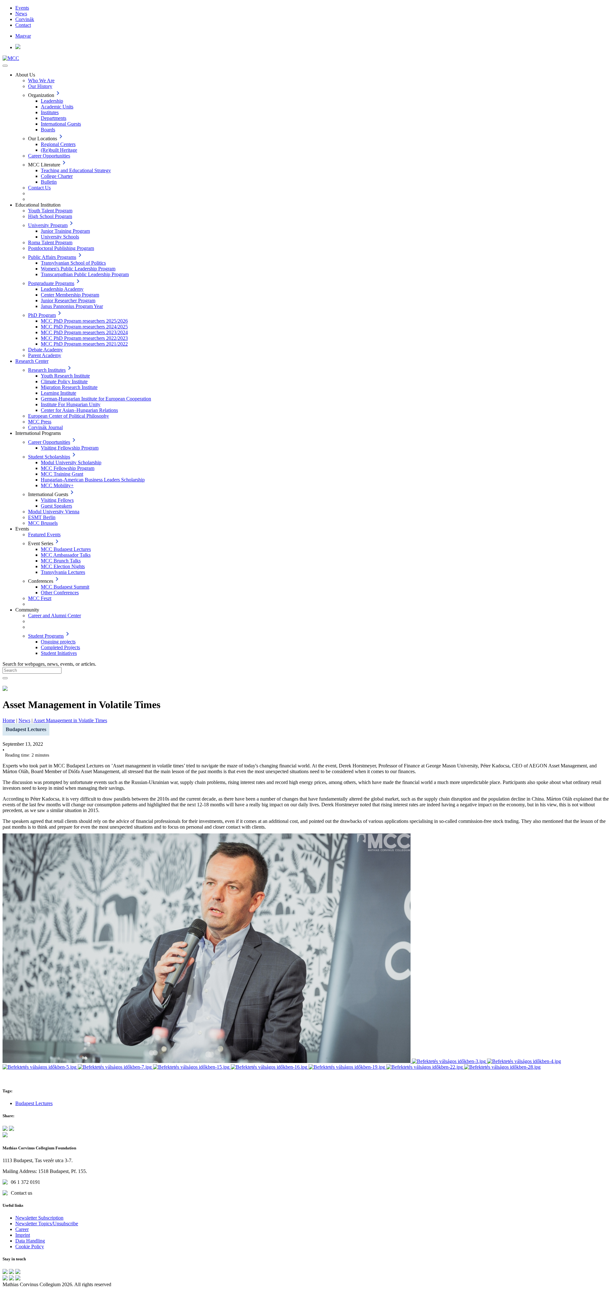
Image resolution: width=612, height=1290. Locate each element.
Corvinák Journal (45, 427)
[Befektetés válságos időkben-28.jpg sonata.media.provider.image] (502, 1067)
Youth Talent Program (50, 210)
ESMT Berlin (41, 517)
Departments (53, 118)
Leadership (52, 101)
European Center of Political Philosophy (68, 416)
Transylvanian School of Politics (73, 263)
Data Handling (30, 1240)
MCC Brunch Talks (61, 560)
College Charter (57, 176)
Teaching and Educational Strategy (76, 170)
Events (22, 8)
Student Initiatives (59, 653)
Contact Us (39, 187)
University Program (48, 225)
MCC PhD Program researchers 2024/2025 (84, 326)
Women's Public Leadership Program (78, 268)
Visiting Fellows (57, 500)
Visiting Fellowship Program (69, 448)
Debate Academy (45, 349)
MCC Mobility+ (57, 485)
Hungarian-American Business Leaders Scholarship (93, 479)
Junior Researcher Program (68, 300)
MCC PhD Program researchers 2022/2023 (84, 338)
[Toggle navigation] (5, 66)
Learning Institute (58, 393)
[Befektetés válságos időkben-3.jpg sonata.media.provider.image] (449, 1061)
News (21, 13)
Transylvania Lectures (63, 572)
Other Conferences (60, 592)
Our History (40, 86)
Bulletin (49, 182)
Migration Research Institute (69, 387)
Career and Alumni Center (54, 615)
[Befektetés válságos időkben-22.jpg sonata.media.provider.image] (425, 1067)
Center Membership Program (70, 294)
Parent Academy (44, 355)
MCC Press (39, 421)
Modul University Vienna (53, 511)
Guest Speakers (56, 506)
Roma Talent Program (50, 242)
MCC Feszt (39, 598)
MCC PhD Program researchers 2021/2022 (84, 344)
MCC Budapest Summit (65, 587)
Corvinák (24, 19)
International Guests (61, 124)
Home (9, 720)
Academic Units (57, 106)
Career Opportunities (49, 155)
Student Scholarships (49, 456)
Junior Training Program (65, 231)
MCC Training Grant (62, 474)
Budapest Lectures (34, 1103)
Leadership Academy (62, 289)
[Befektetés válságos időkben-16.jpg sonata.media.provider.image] (270, 1067)
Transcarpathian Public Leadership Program (85, 274)
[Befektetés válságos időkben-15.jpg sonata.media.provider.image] (192, 1067)
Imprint (22, 1235)
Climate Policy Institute (64, 381)
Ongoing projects (58, 641)
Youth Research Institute (65, 375)
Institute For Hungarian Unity (70, 404)
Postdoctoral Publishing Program (61, 248)
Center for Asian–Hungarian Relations (79, 410)
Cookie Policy (29, 1246)
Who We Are (41, 80)
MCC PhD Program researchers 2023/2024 (84, 332)
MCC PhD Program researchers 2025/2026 (84, 321)
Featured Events (44, 534)
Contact (23, 25)
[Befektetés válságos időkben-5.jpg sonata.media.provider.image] (40, 1067)
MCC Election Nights (63, 566)
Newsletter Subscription (39, 1217)
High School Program (50, 216)
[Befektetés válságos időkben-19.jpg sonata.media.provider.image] (347, 1067)
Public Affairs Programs (52, 257)
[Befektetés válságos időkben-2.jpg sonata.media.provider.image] (207, 1061)
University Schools (60, 236)
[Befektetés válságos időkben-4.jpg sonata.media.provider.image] (524, 1061)
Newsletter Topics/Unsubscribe (46, 1223)
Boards (48, 129)
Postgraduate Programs (51, 283)
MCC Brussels (43, 523)
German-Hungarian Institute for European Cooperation (96, 398)
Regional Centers (58, 144)
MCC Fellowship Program (67, 468)
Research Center (31, 361)
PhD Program (42, 315)
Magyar (23, 36)
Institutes (50, 112)
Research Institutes (47, 370)
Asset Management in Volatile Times (70, 720)
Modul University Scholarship (71, 462)
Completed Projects (60, 647)
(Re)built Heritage (59, 150)
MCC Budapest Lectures (66, 549)
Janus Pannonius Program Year (72, 306)
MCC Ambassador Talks (66, 555)
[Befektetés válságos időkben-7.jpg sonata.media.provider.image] (115, 1067)
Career (22, 1229)
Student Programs (46, 636)
